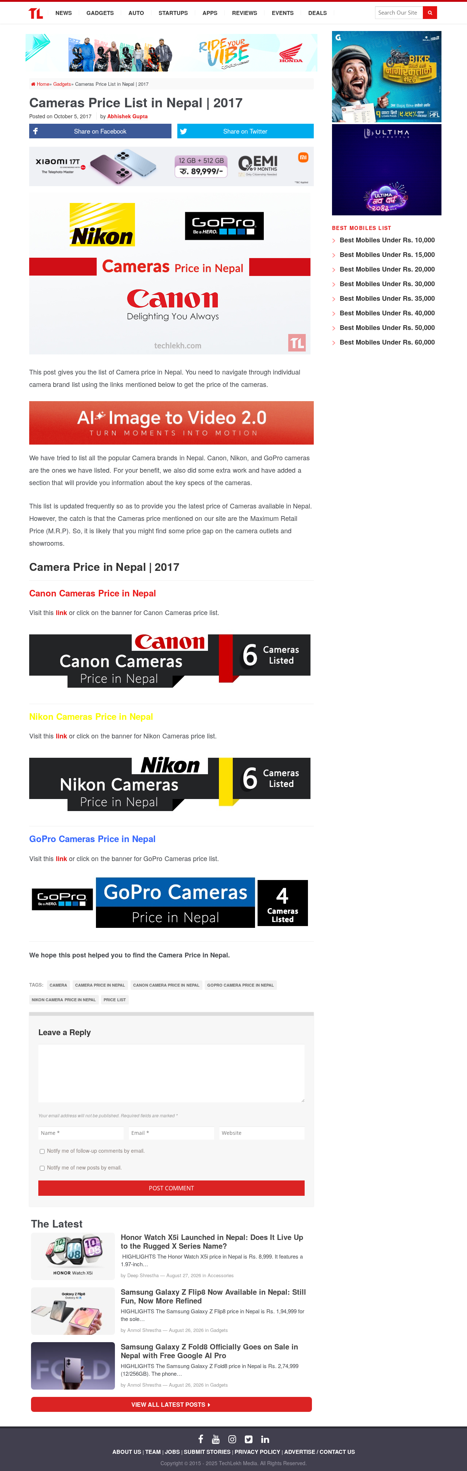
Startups (173, 13)
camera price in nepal (100, 985)
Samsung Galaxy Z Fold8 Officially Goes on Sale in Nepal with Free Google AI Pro (209, 1351)
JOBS (172, 1452)
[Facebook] (200, 1438)
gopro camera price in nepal (240, 985)
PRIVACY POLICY (257, 1452)
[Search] (430, 12)
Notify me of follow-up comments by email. (96, 1150)
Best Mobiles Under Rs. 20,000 (386, 269)
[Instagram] (232, 1438)
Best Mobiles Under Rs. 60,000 (386, 342)
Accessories (221, 1275)
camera (58, 985)
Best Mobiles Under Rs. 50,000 (386, 327)
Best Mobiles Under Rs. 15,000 (386, 254)
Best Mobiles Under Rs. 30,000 (386, 283)
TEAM (153, 1452)
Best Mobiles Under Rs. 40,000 (386, 313)
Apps (209, 13)
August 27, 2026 (183, 1275)
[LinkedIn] (265, 1438)
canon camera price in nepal (166, 985)
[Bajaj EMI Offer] (386, 120)
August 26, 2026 (186, 1329)
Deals (317, 13)
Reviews (244, 13)
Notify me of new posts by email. (84, 1167)
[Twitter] (248, 1438)
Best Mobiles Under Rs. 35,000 (386, 298)
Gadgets (100, 13)
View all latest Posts (170, 1404)
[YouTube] (216, 1438)
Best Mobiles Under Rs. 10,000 (386, 240)
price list (115, 999)
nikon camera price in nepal (64, 999)
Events (283, 13)
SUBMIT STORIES (207, 1452)
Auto (136, 13)
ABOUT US (126, 1452)
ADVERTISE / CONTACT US (319, 1452)
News (63, 13)
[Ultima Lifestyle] (386, 213)
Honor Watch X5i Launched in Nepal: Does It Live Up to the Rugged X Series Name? (212, 1241)
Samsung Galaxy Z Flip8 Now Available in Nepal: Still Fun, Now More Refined (213, 1296)
